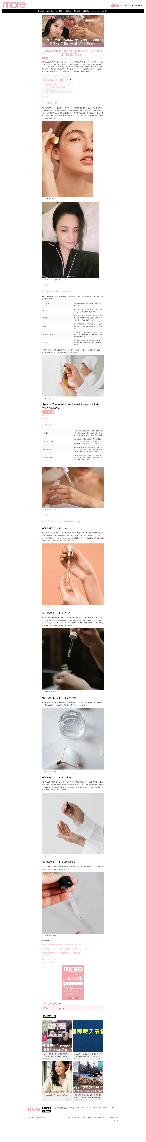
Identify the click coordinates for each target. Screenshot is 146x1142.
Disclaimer (106, 1120)
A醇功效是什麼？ (51, 85)
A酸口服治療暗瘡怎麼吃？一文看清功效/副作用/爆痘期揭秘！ (62, 953)
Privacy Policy (114, 1120)
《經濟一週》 (71, 1108)
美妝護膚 (41, 11)
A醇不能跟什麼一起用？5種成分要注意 (58, 92)
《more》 (112, 1107)
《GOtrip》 (88, 1107)
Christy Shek (93, 58)
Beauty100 (95, 11)
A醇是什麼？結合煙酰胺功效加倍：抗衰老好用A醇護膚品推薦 (62, 945)
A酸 (71, 71)
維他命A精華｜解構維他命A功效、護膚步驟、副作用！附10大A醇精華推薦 (66, 949)
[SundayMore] (14, 5)
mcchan (45, 1099)
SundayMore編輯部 (47, 1058)
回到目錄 (45, 96)
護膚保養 (45, 58)
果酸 (60, 1003)
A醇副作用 (49, 89)
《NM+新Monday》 (97, 1107)
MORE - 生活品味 (78, 1058)
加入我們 (105, 11)
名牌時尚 (50, 11)
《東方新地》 (106, 1107)
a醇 (50, 1003)
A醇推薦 (71, 62)
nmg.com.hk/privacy (70, 988)
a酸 (55, 1003)
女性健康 (77, 11)
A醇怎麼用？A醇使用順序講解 (55, 87)
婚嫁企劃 (59, 11)
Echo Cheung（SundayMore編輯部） (78, 1099)
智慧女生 (68, 11)
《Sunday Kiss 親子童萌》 (61, 1108)
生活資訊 (86, 11)
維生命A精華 (89, 62)
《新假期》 (82, 1107)
